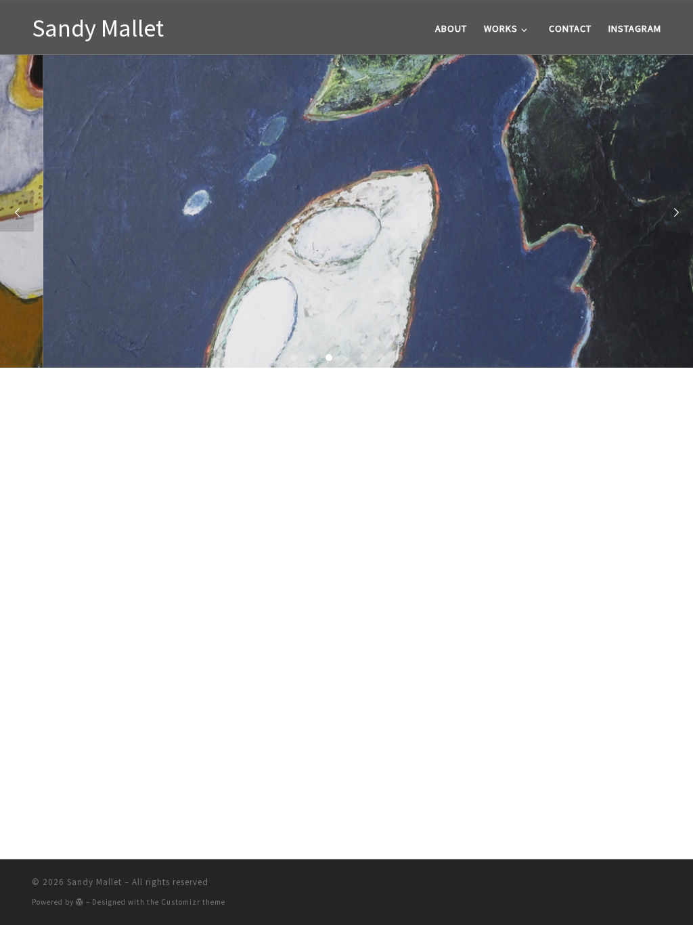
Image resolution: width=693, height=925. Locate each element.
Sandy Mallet (94, 882)
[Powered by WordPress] (80, 901)
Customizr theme (193, 902)
